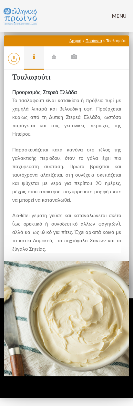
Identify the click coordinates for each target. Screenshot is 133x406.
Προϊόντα (94, 41)
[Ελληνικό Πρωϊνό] (20, 16)
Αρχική (75, 41)
